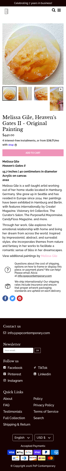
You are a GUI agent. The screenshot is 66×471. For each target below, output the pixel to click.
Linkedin (44, 374)
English (20, 437)
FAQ (6, 405)
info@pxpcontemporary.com (35, 275)
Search (38, 418)
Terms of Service (45, 411)
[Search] (54, 10)
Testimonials (12, 411)
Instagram (15, 381)
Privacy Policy (43, 405)
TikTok (42, 368)
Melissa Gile (49, 256)
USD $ (41, 437)
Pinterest (14, 374)
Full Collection (14, 418)
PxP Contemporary (44, 465)
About (7, 399)
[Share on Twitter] (12, 298)
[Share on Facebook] (5, 298)
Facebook (15, 368)
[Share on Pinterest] (20, 298)
